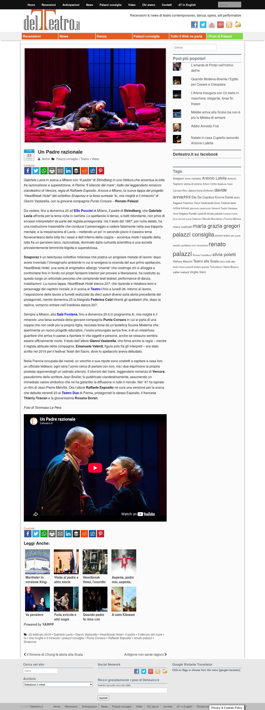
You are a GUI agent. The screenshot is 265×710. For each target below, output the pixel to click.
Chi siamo (148, 5)
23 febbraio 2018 (40, 634)
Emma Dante (224, 197)
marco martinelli (182, 227)
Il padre (130, 634)
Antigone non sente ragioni (144, 654)
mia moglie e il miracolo (44, 638)
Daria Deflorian (205, 190)
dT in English (187, 5)
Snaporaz (30, 642)
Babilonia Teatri (225, 184)
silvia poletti (224, 254)
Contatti (167, 5)
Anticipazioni (71, 5)
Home (31, 5)
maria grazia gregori (216, 225)
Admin (45, 159)
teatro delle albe (227, 261)
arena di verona (193, 184)
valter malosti (181, 272)
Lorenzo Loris (230, 213)
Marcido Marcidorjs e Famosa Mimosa (221, 218)
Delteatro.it (36, 706)
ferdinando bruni (210, 203)
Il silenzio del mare (150, 634)
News (89, 5)
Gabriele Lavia (63, 634)
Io (25, 638)
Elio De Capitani (203, 197)
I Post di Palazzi (219, 36)
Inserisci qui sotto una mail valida (114, 685)
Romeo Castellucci (202, 255)
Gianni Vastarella (86, 634)
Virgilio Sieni (198, 272)
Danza (102, 36)
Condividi (29, 165)
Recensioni (49, 5)
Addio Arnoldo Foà (205, 126)
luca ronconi (179, 218)
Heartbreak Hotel (111, 634)
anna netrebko (193, 178)
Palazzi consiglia (111, 5)
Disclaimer (203, 706)
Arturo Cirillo (210, 184)
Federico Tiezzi (191, 203)
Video (132, 5)
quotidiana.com (188, 245)
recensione (202, 245)
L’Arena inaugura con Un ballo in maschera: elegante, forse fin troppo (215, 98)
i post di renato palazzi (210, 213)
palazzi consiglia (73, 638)
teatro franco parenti (183, 266)
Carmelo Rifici (180, 190)
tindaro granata (201, 266)
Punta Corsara (96, 638)
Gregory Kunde (187, 213)
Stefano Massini (182, 261)
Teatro (85, 159)
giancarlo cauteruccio (200, 208)
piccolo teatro (222, 235)
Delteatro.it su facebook (195, 154)
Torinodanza (216, 266)
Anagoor (178, 178)
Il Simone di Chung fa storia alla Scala (54, 654)
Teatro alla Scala (206, 261)
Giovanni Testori (219, 208)
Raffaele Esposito (119, 638)
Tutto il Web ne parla (186, 36)
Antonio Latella (214, 178)
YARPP (48, 624)
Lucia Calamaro (194, 218)
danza (192, 190)
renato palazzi (143, 638)
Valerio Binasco (230, 266)
